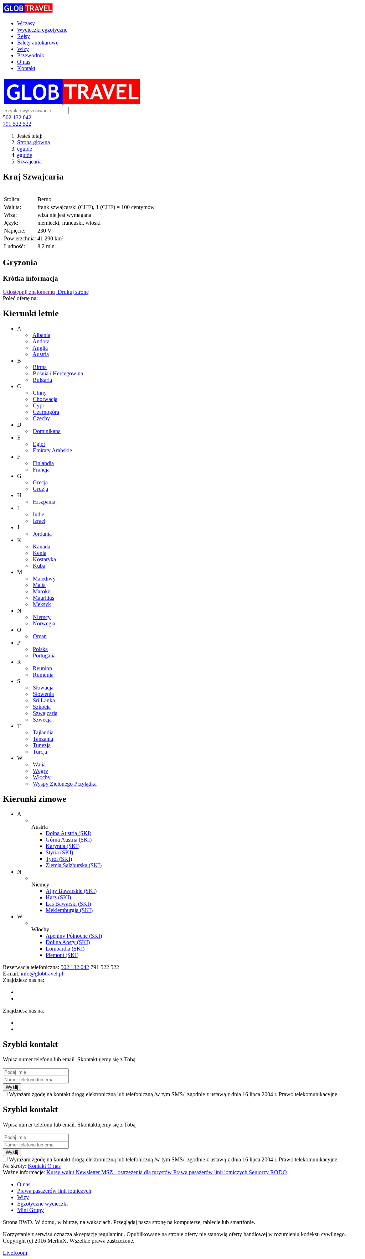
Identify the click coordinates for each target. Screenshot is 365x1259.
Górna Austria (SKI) (69, 840)
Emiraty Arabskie (52, 450)
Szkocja (42, 707)
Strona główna (33, 142)
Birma (40, 367)
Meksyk (42, 604)
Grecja (40, 482)
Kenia (39, 553)
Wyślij (12, 1087)
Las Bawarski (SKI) (68, 904)
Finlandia (43, 463)
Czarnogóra (46, 412)
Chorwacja (45, 399)
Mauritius (43, 598)
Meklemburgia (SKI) (69, 910)
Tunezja (42, 745)
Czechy (41, 418)
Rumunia (43, 675)
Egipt (39, 444)
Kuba (39, 566)
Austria (40, 354)
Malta (39, 585)
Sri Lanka (44, 700)
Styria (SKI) (59, 852)
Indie (38, 514)
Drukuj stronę (72, 292)
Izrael (39, 521)
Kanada (41, 546)
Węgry (40, 771)
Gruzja (40, 489)
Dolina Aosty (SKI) (68, 942)
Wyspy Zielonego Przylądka (65, 784)
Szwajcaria (29, 161)
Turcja (40, 752)
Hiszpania (44, 502)
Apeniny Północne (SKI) (74, 936)
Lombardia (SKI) (65, 949)
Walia (39, 764)
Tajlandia (43, 732)
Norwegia (44, 623)
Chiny (40, 393)
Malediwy (44, 579)
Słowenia (43, 694)
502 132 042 (17, 117)
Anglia (40, 348)
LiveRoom (15, 1253)
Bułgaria (42, 380)
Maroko (42, 591)
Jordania (42, 534)
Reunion (42, 668)
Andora (41, 341)
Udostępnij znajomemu (29, 292)
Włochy (42, 777)
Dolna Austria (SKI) (68, 833)
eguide (24, 149)
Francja (41, 470)
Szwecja (42, 720)
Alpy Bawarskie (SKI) (71, 891)
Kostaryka (44, 559)
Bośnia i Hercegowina (58, 373)
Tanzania (43, 739)
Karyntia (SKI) (62, 846)
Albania (41, 335)
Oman (40, 636)
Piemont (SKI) (62, 955)
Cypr (38, 405)
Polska (40, 649)
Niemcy (42, 617)
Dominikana (47, 431)
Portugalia (44, 655)
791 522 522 (17, 124)
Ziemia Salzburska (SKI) (74, 865)
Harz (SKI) (58, 897)
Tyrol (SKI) (59, 859)
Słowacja (43, 688)
